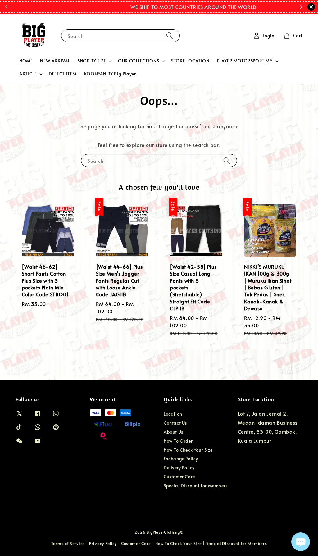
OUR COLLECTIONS (138, 61)
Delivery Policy (179, 468)
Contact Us (175, 423)
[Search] (169, 36)
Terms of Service (68, 543)
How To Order (178, 441)
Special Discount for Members (196, 486)
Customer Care (179, 477)
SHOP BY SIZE (92, 61)
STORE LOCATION (190, 61)
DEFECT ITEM (63, 74)
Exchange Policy (181, 459)
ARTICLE (28, 74)
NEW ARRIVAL (55, 61)
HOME (26, 61)
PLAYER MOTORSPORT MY (245, 61)
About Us (173, 432)
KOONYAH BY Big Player (110, 74)
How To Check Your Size (188, 450)
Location (173, 414)
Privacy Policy (103, 543)
